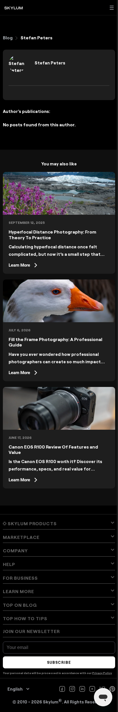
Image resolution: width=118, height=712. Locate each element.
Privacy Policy (102, 673)
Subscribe (59, 662)
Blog (8, 37)
